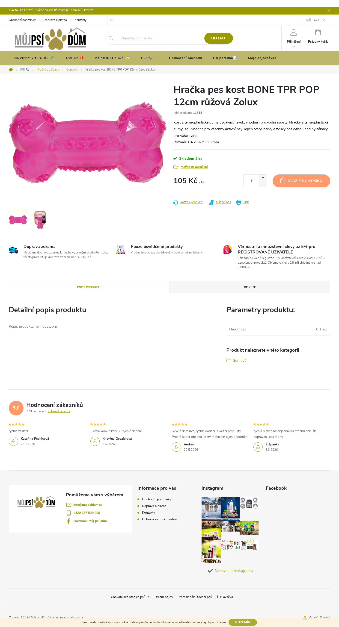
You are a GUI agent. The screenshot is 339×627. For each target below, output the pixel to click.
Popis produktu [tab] (89, 287)
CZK (317, 20)
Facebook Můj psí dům (90, 521)
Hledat (218, 38)
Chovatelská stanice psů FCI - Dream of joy (142, 597)
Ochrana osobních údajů (159, 519)
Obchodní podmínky (156, 499)
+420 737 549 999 (86, 513)
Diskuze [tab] (250, 287)
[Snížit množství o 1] (263, 184)
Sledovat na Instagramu (233, 570)
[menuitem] (35, 58)
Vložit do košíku (305, 180)
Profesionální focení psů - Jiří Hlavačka (205, 597)
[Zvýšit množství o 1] (263, 178)
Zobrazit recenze (59, 411)
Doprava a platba (154, 506)
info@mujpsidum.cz (87, 505)
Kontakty (148, 512)
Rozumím (243, 622)
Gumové (239, 360)
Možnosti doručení (194, 167)
